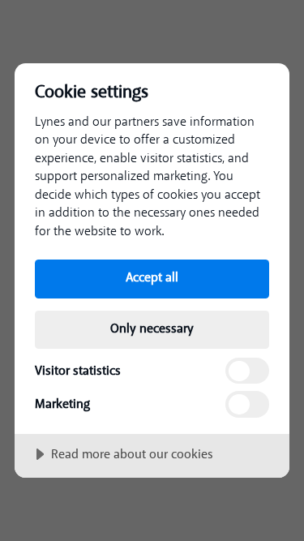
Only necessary (152, 328)
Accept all (152, 277)
